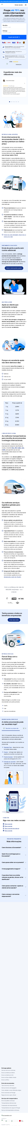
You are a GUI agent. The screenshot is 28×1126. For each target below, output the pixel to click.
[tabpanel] (14, 759)
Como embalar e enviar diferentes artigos (11, 1090)
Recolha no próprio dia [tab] (12, 728)
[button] (14, 31)
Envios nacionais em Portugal (8, 1092)
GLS (23, 448)
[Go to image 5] (16, 101)
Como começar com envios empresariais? (10, 895)
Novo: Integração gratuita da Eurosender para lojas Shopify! (14, 1)
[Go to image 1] (9, 101)
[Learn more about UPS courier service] (24, 42)
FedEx (19, 448)
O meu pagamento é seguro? (11, 869)
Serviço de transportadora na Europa (10, 1110)
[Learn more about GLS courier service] (14, 42)
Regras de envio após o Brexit (8, 1095)
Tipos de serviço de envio (7, 1085)
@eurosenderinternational (12, 828)
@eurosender (8, 824)
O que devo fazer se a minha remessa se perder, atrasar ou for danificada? (12, 877)
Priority (6, 752)
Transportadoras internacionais (8, 1103)
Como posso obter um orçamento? (13, 862)
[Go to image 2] (11, 101)
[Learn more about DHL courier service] (9, 42)
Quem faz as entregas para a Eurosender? (11, 855)
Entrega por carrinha (9, 761)
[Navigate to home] (7, 5)
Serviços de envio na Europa (8, 1070)
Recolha (5, 25)
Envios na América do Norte (8, 1072)
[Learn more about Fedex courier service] (4, 42)
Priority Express (8, 757)
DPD (4, 450)
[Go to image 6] (18, 101)
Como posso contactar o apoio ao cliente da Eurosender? (12, 887)
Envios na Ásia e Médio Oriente (8, 1077)
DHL (13, 448)
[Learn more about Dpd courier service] (19, 42)
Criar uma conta (13, 620)
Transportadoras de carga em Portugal (10, 1107)
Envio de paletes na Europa (7, 1100)
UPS (16, 448)
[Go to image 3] (13, 101)
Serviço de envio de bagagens (8, 1087)
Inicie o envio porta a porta (14, 268)
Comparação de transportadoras (9, 1105)
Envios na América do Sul (7, 1075)
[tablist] (14, 728)
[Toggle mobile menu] (25, 5)
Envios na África (5, 1079)
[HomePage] (14, 1115)
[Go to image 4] (14, 101)
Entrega (5, 31)
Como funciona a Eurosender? (11, 847)
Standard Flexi (8, 747)
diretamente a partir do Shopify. (12, 577)
